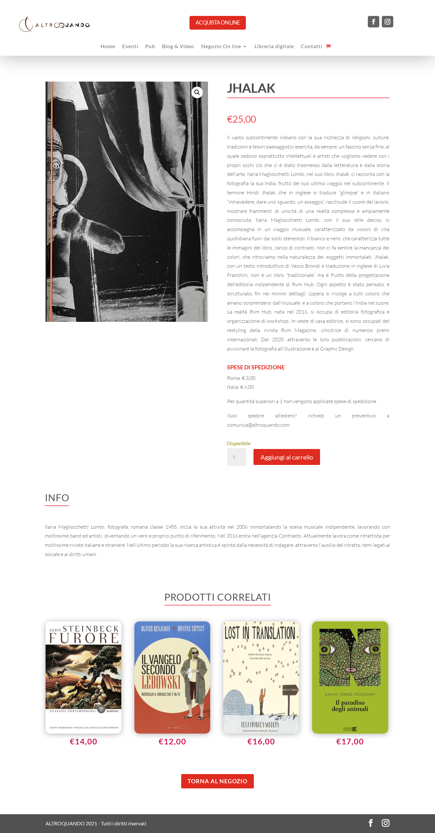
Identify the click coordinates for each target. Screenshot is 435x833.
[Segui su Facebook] (373, 21)
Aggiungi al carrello (286, 457)
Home (108, 46)
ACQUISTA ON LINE (218, 22)
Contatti (311, 46)
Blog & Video (178, 46)
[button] (197, 92)
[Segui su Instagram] (387, 21)
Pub (150, 46)
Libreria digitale (274, 46)
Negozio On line (221, 46)
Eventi (130, 46)
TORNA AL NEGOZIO (217, 781)
